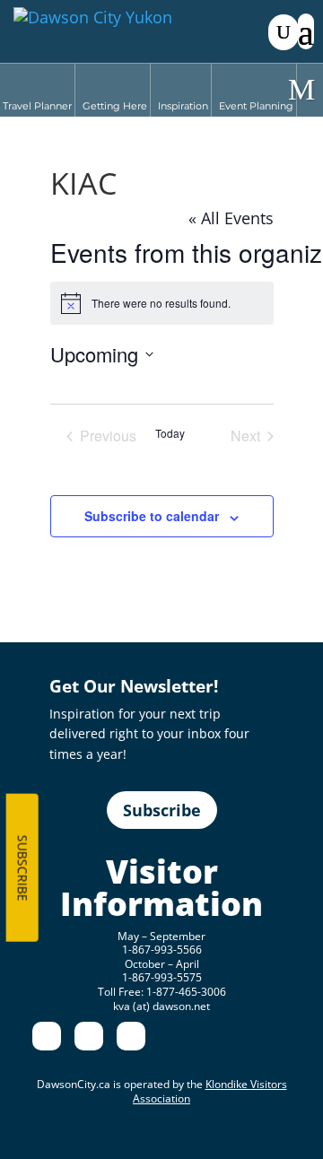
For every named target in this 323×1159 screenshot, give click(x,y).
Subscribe (162, 810)
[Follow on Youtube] (131, 1036)
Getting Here (115, 106)
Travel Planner (37, 106)
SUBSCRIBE (22, 867)
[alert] (162, 303)
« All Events (231, 218)
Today (170, 433)
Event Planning (256, 106)
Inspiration (183, 106)
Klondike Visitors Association (210, 1091)
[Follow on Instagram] (88, 1036)
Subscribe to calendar (151, 516)
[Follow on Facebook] (46, 1036)
